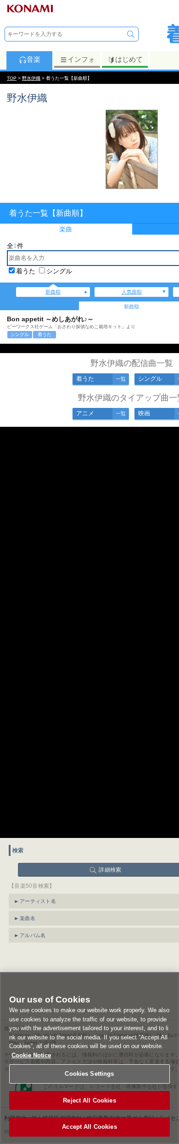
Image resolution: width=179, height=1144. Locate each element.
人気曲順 (132, 292)
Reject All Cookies (89, 1100)
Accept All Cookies (89, 1126)
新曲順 (53, 292)
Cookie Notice (31, 1055)
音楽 (33, 59)
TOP (12, 78)
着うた (25, 271)
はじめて (129, 59)
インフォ (81, 59)
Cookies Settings (89, 1073)
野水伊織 (31, 78)
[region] (89, 1058)
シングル (59, 271)
